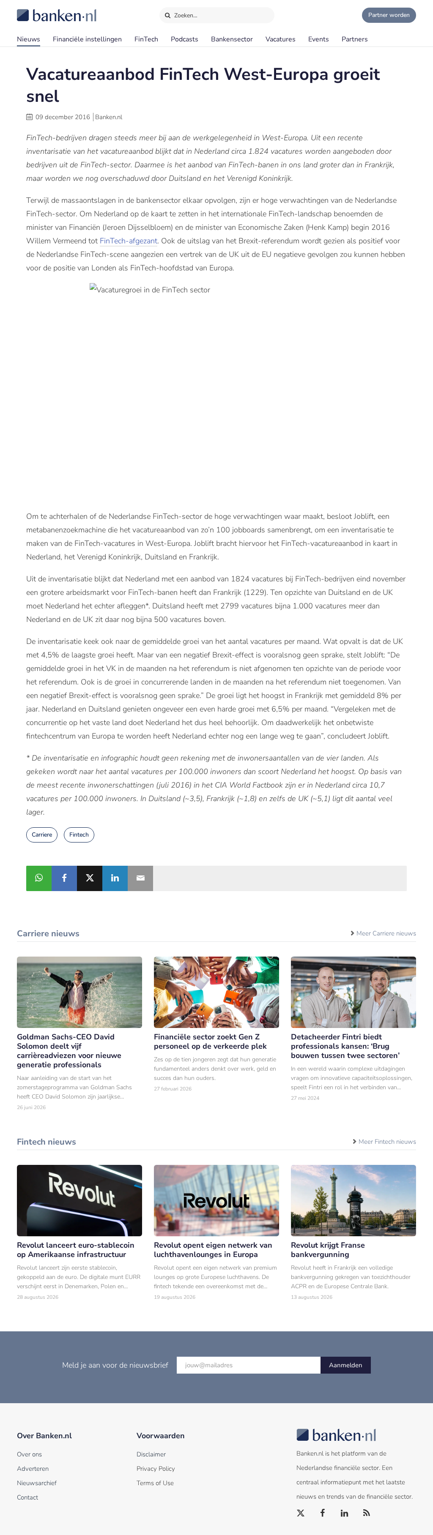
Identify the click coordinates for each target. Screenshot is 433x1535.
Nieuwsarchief (37, 1483)
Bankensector (232, 39)
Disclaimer (151, 1454)
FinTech (146, 39)
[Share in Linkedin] (115, 878)
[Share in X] (89, 878)
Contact (27, 1497)
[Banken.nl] (36, 9)
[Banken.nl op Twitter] (301, 1513)
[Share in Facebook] (64, 878)
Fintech (79, 835)
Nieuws (28, 39)
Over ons (29, 1454)
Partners (355, 39)
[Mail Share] (140, 878)
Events (318, 39)
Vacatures (281, 39)
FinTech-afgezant (128, 241)
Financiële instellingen (87, 39)
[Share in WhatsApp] (39, 878)
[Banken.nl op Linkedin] (345, 1513)
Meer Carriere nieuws (386, 933)
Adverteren (33, 1468)
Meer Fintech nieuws (387, 1141)
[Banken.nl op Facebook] (323, 1513)
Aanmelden (345, 1365)
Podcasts (184, 39)
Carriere (42, 835)
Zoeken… (185, 15)
